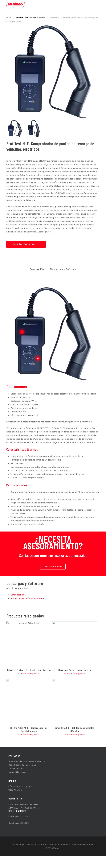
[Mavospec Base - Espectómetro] (74, 643)
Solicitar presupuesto (26, 244)
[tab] (37, 269)
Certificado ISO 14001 (19, 823)
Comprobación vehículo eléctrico (30, 18)
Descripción (36, 269)
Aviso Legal (18, 844)
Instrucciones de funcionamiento (27, 598)
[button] (98, 5)
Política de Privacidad (36, 844)
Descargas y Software (63, 269)
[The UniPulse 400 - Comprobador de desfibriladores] (28, 701)
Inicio (8, 18)
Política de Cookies (58, 844)
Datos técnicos (18, 595)
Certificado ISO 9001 (18, 816)
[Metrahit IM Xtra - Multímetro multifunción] (28, 643)
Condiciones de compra (81, 844)
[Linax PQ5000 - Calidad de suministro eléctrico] (74, 701)
